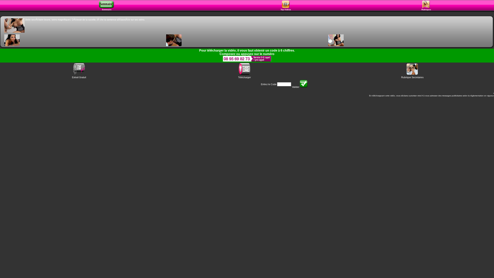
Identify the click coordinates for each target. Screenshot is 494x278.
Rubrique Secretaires (412, 77)
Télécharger (244, 77)
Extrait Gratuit (79, 77)
